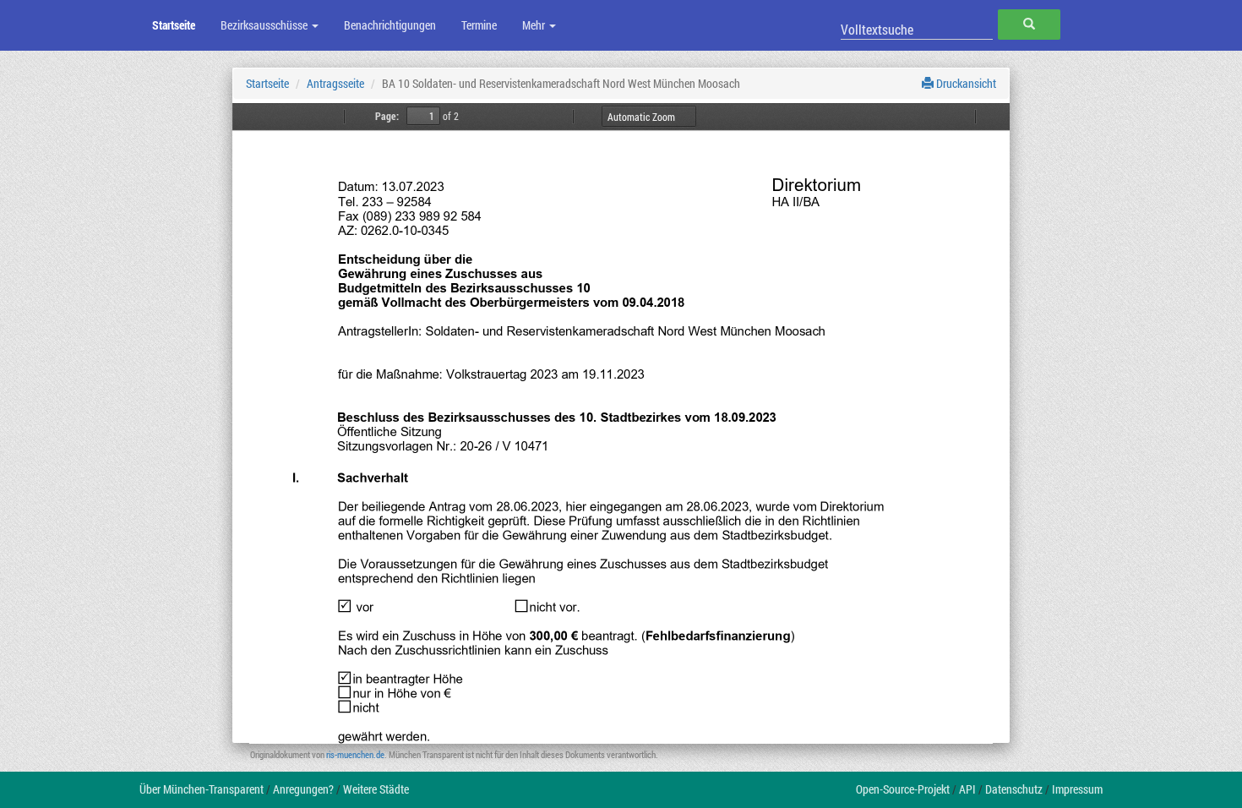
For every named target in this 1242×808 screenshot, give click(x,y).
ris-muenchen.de (355, 754)
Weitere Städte (376, 789)
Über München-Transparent (201, 789)
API (967, 789)
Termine (479, 25)
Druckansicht (965, 83)
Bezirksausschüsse (265, 25)
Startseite (173, 25)
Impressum (1077, 789)
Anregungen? (303, 789)
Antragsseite (335, 83)
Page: (387, 116)
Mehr (534, 25)
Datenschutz (1014, 789)
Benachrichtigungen (390, 25)
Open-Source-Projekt (903, 789)
